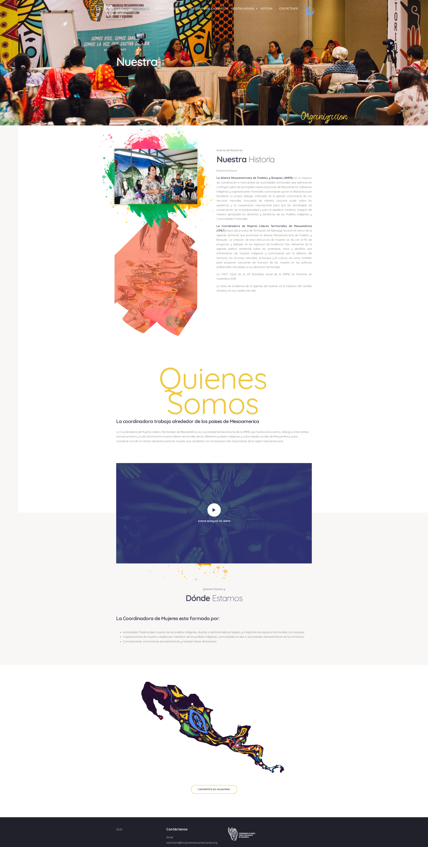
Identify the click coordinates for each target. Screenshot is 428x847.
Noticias (266, 8)
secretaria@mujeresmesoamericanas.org (191, 842)
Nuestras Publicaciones (207, 8)
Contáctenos (288, 8)
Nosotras (176, 8)
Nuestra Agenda (242, 8)
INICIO (158, 8)
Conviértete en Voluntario (214, 789)
